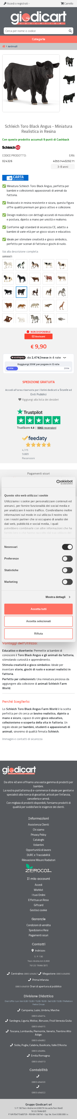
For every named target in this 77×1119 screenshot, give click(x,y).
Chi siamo (38, 829)
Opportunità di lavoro (38, 850)
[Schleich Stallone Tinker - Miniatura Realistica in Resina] (8, 278)
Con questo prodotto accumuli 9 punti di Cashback (35, 139)
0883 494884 (38, 1051)
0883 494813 (38, 1061)
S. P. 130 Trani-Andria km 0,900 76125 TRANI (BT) (38, 961)
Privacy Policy (38, 834)
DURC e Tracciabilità (38, 855)
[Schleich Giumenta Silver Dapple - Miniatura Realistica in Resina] (48, 292)
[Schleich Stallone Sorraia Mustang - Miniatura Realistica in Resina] (61, 292)
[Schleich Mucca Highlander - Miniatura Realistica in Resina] (8, 305)
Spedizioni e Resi (38, 930)
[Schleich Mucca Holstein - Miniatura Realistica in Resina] (48, 265)
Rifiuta (38, 633)
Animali (12, 46)
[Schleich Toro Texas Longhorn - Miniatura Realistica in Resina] (35, 278)
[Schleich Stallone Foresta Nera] (35, 292)
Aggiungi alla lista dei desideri (40, 399)
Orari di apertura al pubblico (45, 986)
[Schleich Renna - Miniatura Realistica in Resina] (48, 319)
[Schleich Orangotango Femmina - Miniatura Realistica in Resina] (8, 319)
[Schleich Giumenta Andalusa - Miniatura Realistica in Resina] (35, 265)
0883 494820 (38, 1082)
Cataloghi (38, 840)
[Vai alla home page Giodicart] (38, 18)
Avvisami (40, 336)
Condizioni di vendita (39, 925)
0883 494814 (38, 1016)
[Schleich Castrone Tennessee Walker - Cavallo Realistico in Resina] (21, 278)
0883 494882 (38, 1040)
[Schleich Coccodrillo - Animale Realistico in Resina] (48, 305)
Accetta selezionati (38, 621)
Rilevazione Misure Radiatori (38, 860)
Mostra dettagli (56, 597)
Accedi (17, 3)
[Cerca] (69, 30)
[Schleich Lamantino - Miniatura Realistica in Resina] (61, 319)
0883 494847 (31, 973)
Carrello (68, 3)
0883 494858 (22, 986)
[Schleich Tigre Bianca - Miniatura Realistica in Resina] (35, 305)
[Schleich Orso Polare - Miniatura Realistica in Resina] (21, 319)
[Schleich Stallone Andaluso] (21, 265)
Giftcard (38, 905)
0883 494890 (63, 973)
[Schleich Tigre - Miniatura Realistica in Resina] (21, 305)
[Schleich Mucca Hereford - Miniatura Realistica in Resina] (48, 278)
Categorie (38, 39)
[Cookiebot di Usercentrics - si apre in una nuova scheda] (56, 482)
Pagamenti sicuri (38, 935)
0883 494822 (38, 1092)
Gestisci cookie (38, 910)
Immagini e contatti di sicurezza (22, 739)
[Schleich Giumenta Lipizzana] (8, 265)
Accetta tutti (39, 609)
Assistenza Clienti (38, 824)
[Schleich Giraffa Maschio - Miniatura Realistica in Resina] (61, 305)
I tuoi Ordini (38, 895)
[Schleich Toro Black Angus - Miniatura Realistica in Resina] (21, 292)
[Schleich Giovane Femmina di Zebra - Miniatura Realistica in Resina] (35, 319)
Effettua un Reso (38, 900)
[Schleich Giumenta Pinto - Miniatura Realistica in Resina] (61, 265)
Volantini (38, 845)
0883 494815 (38, 1026)
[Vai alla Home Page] (3, 46)
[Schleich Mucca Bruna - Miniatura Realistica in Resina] (61, 278)
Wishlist (38, 890)
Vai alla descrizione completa (20, 251)
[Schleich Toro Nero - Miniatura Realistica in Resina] (8, 292)
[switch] (67, 559)
